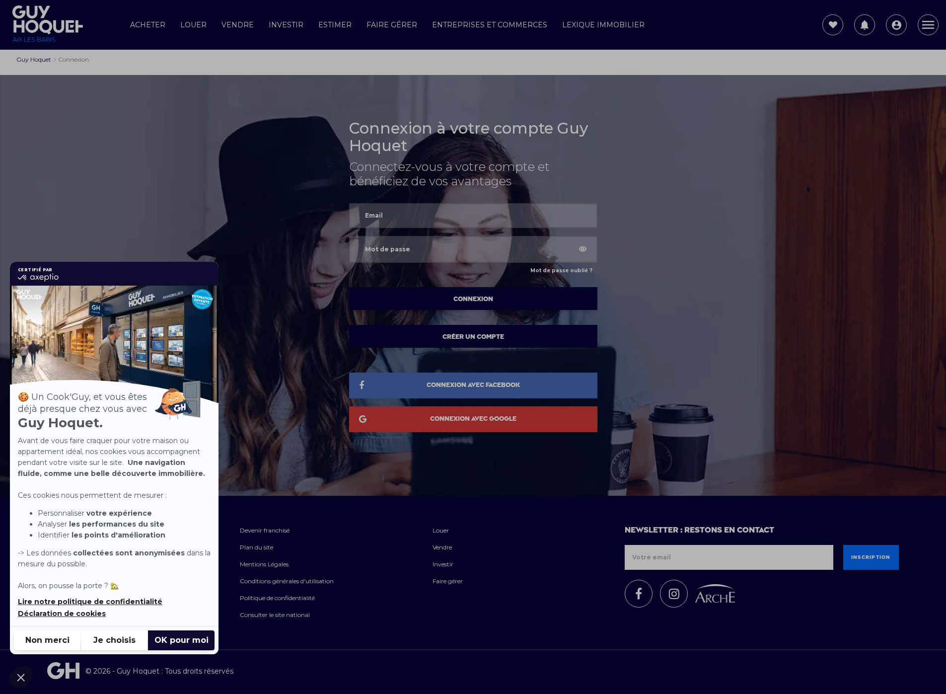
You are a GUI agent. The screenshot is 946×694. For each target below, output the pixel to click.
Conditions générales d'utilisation (287, 581)
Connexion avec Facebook (473, 385)
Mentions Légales (264, 564)
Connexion (473, 299)
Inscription (871, 557)
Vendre (237, 24)
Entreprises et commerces (489, 24)
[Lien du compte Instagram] (674, 594)
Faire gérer (391, 24)
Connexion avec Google (473, 418)
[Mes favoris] (832, 24)
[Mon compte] (896, 24)
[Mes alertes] (864, 24)
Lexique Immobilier (603, 24)
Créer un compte (473, 336)
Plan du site (256, 547)
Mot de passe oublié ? (561, 270)
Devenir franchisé (265, 530)
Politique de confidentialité (277, 598)
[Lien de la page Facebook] (639, 594)
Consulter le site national (275, 614)
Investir (286, 24)
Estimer (335, 24)
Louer (193, 24)
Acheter (147, 24)
